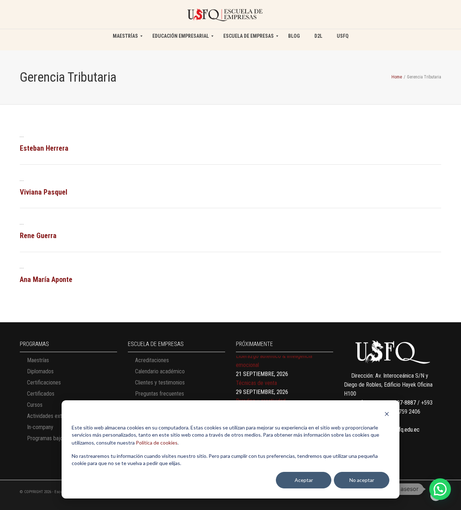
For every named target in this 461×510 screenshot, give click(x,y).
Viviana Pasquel (43, 192)
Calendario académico (160, 371)
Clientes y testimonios (160, 382)
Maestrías (38, 360)
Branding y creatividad (261, 396)
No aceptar (361, 480)
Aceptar (304, 480)
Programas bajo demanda (56, 438)
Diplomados (40, 371)
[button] (440, 489)
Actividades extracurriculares (60, 416)
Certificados (40, 393)
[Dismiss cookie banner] (386, 414)
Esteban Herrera (44, 148)
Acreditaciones (152, 360)
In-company (40, 427)
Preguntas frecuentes (159, 393)
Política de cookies (157, 443)
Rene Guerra (38, 235)
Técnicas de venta (256, 378)
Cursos (34, 404)
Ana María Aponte (46, 279)
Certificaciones (44, 382)
